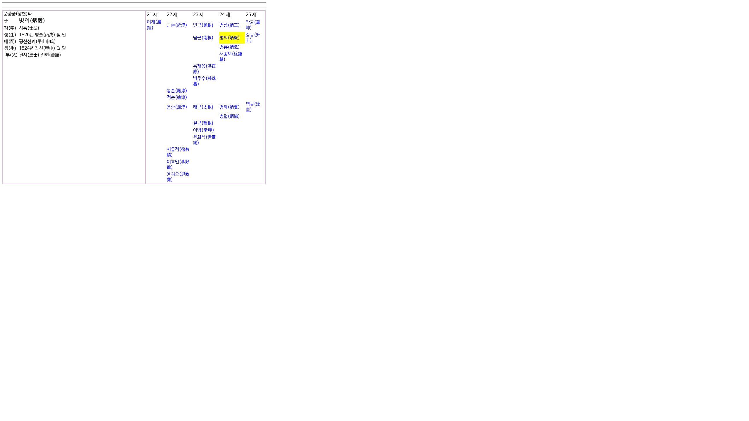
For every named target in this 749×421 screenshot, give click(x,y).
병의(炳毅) (229, 38)
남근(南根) (203, 38)
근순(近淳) (177, 25)
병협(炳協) (229, 116)
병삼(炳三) (229, 25)
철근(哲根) (203, 123)
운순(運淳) (177, 107)
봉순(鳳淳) (177, 91)
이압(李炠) (203, 130)
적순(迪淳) (177, 97)
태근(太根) (203, 107)
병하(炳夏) (229, 107)
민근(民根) (203, 25)
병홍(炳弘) (229, 47)
